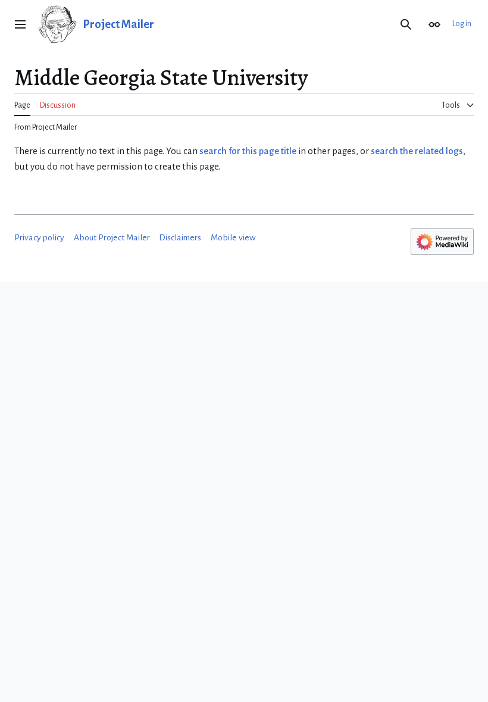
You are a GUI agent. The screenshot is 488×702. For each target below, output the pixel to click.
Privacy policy (39, 237)
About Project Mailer (112, 237)
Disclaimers (180, 237)
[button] (20, 24)
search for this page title (247, 151)
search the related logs (417, 151)
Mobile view (233, 237)
